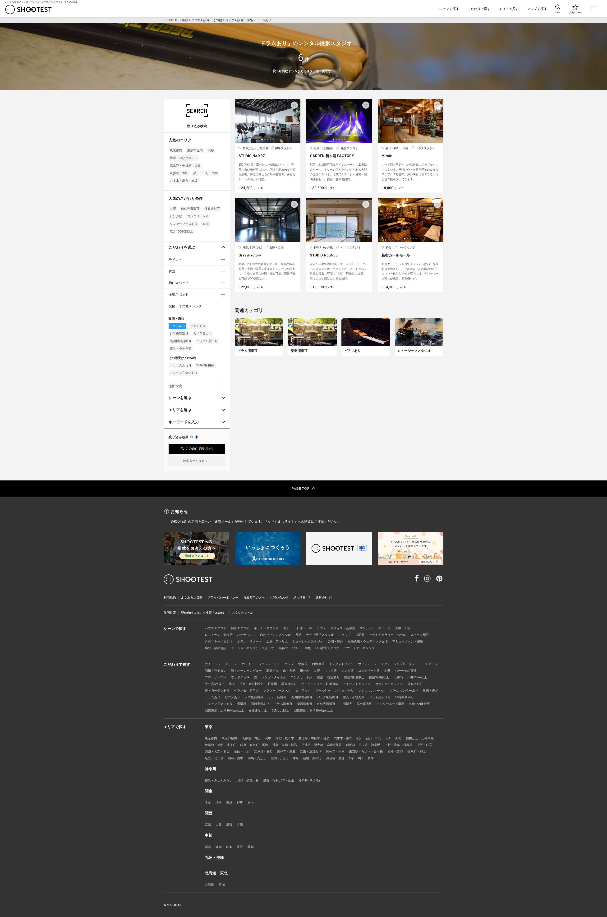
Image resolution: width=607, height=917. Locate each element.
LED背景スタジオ (327, 648)
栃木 (251, 802)
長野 (240, 847)
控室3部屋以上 (379, 677)
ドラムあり (177, 326)
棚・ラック (303, 690)
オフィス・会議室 (343, 628)
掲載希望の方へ (254, 597)
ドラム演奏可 (283, 704)
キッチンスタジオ (266, 628)
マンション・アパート (375, 628)
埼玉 (219, 802)
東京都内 (176, 150)
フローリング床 (215, 677)
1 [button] (262, 141)
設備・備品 (430, 690)
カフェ (321, 628)
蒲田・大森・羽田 (217, 751)
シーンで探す (449, 9)
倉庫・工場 (402, 628)
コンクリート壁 (198, 216)
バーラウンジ (246, 635)
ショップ (344, 635)
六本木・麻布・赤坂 (184, 180)
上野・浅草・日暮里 (398, 745)
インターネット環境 (390, 704)
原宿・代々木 (285, 738)
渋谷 (211, 150)
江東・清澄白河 (311, 751)
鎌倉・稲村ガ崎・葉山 (278, 780)
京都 (208, 824)
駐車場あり (289, 684)
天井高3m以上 (417, 677)
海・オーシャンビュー (246, 670)
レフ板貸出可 (179, 333)
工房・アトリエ (277, 641)
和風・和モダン (215, 670)
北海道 (209, 884)
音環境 (241, 704)
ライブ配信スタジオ (320, 635)
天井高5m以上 (215, 684)
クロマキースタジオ (219, 641)
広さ (232, 684)
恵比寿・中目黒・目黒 (185, 165)
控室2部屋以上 (354, 677)
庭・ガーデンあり (217, 690)
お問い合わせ (279, 597)
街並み (304, 670)
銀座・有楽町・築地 (254, 745)
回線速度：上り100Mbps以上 (268, 710)
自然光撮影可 (190, 208)
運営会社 (322, 597)
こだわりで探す (479, 9)
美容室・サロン (289, 648)
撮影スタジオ (240, 628)
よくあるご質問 (191, 597)
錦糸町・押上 (416, 751)
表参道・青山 (179, 173)
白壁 (173, 208)
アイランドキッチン (357, 684)
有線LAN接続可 (419, 704)
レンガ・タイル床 (274, 677)
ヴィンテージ (367, 664)
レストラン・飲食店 (219, 635)
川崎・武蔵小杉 (248, 780)
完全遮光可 (364, 704)
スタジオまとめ (242, 612)
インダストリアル (341, 664)
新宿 (398, 738)
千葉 (208, 802)
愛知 (251, 847)
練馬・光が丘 (257, 758)
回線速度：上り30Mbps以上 (224, 710)
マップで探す (537, 9)
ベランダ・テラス (246, 690)
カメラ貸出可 (202, 333)
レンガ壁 (176, 216)
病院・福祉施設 (215, 648)
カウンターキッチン (389, 684)
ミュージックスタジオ (307, 641)
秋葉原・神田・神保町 (220, 745)
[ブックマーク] (575, 8)
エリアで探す (509, 9)
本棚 (205, 224)
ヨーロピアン (428, 664)
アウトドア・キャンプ (359, 648)
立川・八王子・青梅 (285, 758)
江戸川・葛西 (263, 751)
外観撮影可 (212, 208)
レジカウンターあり (372, 690)
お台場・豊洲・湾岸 (340, 758)
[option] (268, 121)
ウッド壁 (330, 670)
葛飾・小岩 (241, 751)
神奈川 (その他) (309, 780)
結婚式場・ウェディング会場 (368, 641)
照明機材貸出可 (180, 341)
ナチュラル (212, 664)
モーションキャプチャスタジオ (252, 648)
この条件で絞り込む (199, 448)
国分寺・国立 (335, 751)
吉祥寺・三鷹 (286, 751)
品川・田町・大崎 (205, 173)
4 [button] (271, 141)
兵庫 (240, 824)
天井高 (398, 677)
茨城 (229, 802)
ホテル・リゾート (249, 641)
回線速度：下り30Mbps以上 (313, 710)
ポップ (289, 664)
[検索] (557, 8)
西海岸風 (318, 664)
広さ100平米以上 (181, 231)
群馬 (240, 802)
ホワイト (248, 664)
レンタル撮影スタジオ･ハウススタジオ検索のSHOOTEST (28, 9)
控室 (320, 677)
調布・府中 (235, 758)
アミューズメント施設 (407, 641)
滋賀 (229, 824)
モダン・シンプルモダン (398, 664)
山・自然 (289, 670)
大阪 (219, 824)
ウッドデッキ (240, 677)
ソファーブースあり (184, 224)
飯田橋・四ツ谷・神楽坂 (363, 745)
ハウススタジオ (215, 628)
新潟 (208, 847)
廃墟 (298, 635)
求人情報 (299, 597)
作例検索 (170, 612)
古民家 (359, 635)
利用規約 (170, 597)
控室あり (333, 677)
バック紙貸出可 (207, 341)
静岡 (219, 847)
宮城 (222, 884)
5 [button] (274, 141)
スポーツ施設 (419, 635)
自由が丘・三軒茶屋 (420, 738)
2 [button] (265, 141)
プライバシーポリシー (222, 597)
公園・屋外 (335, 641)
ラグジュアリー (269, 664)
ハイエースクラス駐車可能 (319, 684)
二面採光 (346, 704)
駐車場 (272, 684)
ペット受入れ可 (180, 365)
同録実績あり (260, 704)
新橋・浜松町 (312, 758)
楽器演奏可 (304, 704)
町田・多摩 (366, 758)
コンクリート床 (301, 677)
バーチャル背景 (405, 670)
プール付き (323, 690)
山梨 (229, 847)
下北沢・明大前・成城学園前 (322, 745)
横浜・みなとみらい (184, 158)
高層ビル (272, 670)
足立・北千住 (214, 758)
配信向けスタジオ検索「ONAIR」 (204, 612)
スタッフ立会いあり (184, 373)
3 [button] (268, 141)
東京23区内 (195, 150)
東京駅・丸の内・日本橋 (366, 751)
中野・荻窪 (424, 745)
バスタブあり (344, 690)
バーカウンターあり (404, 690)
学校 (308, 648)
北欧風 (303, 664)
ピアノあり (198, 326)
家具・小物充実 (180, 348)
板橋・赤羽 (395, 751)
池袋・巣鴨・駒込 (284, 745)
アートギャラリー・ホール (387, 635)
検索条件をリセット (197, 461)
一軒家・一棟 (303, 628)
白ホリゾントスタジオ (275, 635)
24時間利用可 (205, 365)
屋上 (286, 628)
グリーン (231, 664)
